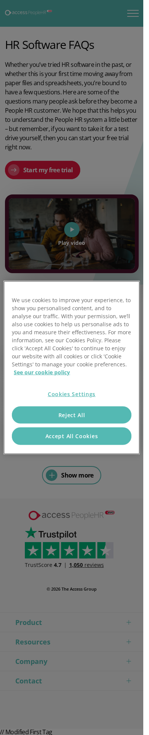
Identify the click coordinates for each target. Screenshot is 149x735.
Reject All (71, 414)
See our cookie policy (42, 372)
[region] (71, 368)
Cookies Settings (72, 394)
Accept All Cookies (71, 436)
